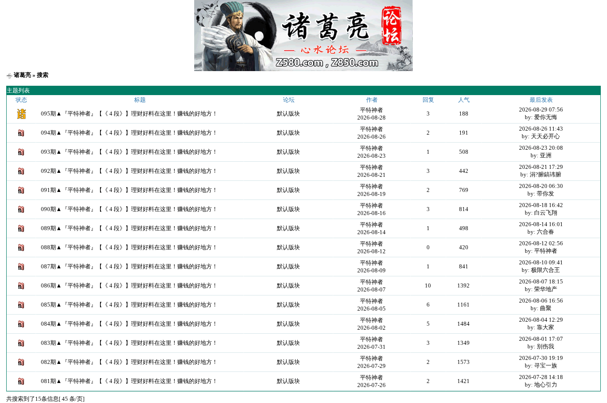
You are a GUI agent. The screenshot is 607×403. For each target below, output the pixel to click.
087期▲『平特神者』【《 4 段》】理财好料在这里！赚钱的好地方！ (129, 266)
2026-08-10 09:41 (541, 262)
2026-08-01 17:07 (541, 338)
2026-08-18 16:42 (541, 205)
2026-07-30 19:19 (541, 358)
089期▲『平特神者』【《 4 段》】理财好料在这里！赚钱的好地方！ (129, 228)
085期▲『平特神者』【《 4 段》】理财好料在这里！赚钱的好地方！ (129, 304)
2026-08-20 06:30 (541, 186)
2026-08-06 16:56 (541, 300)
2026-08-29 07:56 (541, 109)
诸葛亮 (22, 75)
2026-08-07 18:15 (541, 281)
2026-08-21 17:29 (541, 167)
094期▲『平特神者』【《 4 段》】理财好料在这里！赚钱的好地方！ (129, 132)
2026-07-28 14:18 (541, 377)
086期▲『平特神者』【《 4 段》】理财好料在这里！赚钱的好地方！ (129, 285)
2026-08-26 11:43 (541, 128)
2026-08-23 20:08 (541, 147)
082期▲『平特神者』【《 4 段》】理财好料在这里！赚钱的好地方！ (129, 362)
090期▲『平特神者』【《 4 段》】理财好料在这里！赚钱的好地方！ (129, 209)
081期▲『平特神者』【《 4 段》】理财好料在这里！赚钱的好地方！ (129, 381)
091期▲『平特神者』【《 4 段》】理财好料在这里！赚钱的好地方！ (129, 190)
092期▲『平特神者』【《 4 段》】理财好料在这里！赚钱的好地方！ (129, 171)
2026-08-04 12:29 (541, 319)
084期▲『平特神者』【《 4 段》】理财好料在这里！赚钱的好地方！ (129, 323)
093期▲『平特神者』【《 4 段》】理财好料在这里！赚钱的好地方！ (129, 151)
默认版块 (288, 113)
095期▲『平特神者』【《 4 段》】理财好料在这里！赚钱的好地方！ (129, 113)
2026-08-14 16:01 (541, 224)
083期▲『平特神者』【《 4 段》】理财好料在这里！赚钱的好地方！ (129, 342)
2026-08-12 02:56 (541, 243)
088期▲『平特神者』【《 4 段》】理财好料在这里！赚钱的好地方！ (129, 247)
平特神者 (371, 110)
